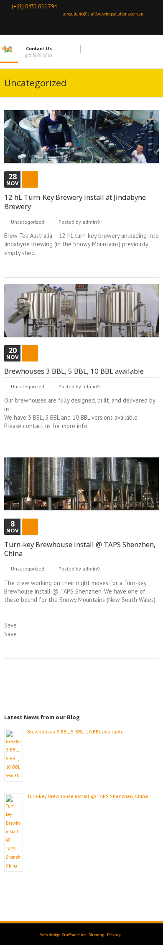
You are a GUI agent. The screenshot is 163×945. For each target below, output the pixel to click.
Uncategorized (27, 222)
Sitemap (96, 934)
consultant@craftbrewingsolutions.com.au (103, 14)
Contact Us (39, 48)
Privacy (114, 934)
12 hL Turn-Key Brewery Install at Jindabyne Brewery (75, 201)
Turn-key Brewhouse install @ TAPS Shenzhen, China (79, 549)
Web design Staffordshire (63, 934)
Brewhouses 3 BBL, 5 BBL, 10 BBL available (74, 371)
